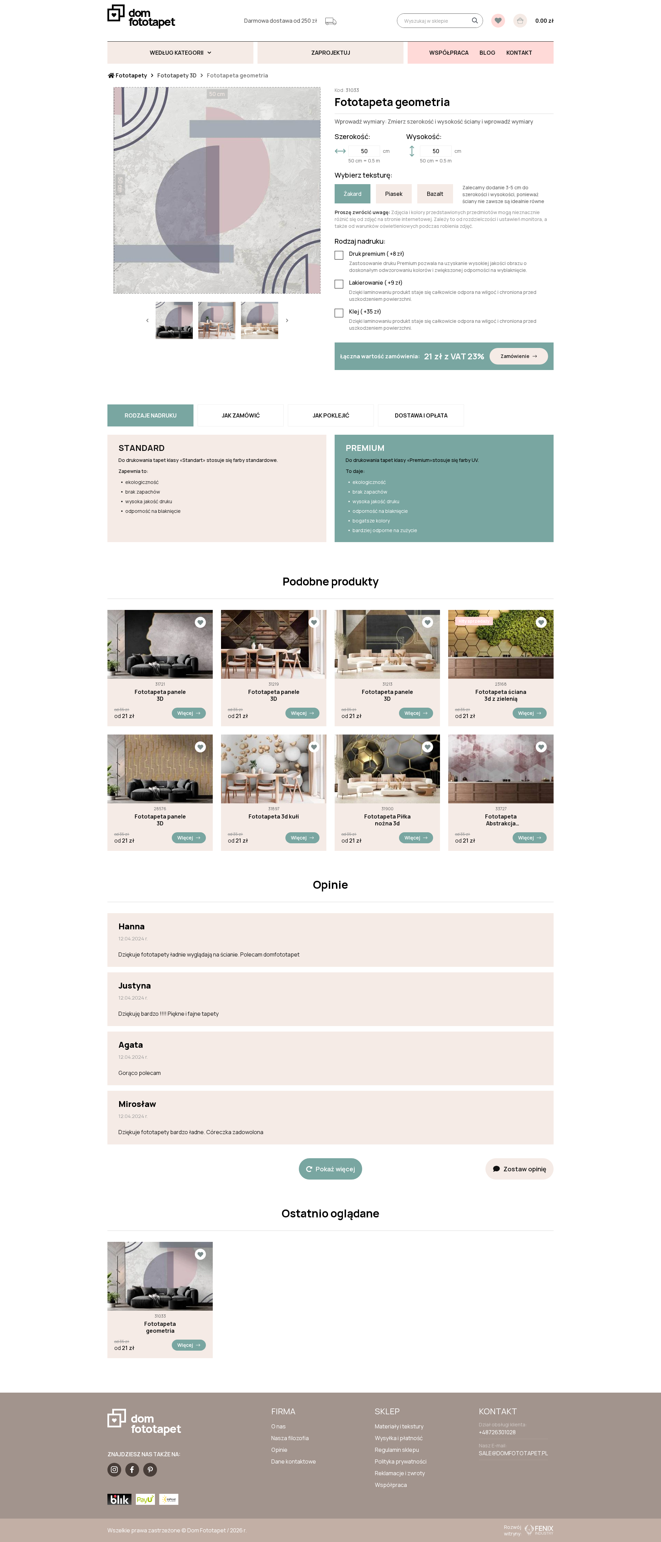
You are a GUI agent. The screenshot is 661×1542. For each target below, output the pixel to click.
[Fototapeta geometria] (160, 1276)
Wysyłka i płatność (399, 1438)
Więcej (185, 713)
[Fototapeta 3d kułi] (273, 769)
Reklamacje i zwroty (400, 1473)
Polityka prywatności (401, 1461)
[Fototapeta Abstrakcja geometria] (501, 769)
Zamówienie (515, 356)
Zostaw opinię (524, 1169)
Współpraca (391, 1485)
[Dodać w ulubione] (200, 622)
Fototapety (131, 75)
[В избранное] (498, 21)
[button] (147, 320)
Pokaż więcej (335, 1169)
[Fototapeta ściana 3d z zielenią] (501, 644)
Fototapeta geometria (160, 1327)
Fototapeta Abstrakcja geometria (501, 820)
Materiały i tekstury (399, 1426)
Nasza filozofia (290, 1438)
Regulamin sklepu (397, 1450)
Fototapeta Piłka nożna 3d (387, 820)
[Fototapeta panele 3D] (160, 644)
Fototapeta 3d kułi (274, 816)
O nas (278, 1426)
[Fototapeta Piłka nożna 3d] (387, 769)
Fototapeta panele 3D (160, 695)
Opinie (279, 1450)
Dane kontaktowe (293, 1461)
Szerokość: (352, 136)
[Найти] (475, 21)
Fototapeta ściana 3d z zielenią (500, 695)
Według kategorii (176, 52)
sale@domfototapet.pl (513, 1453)
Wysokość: (424, 136)
